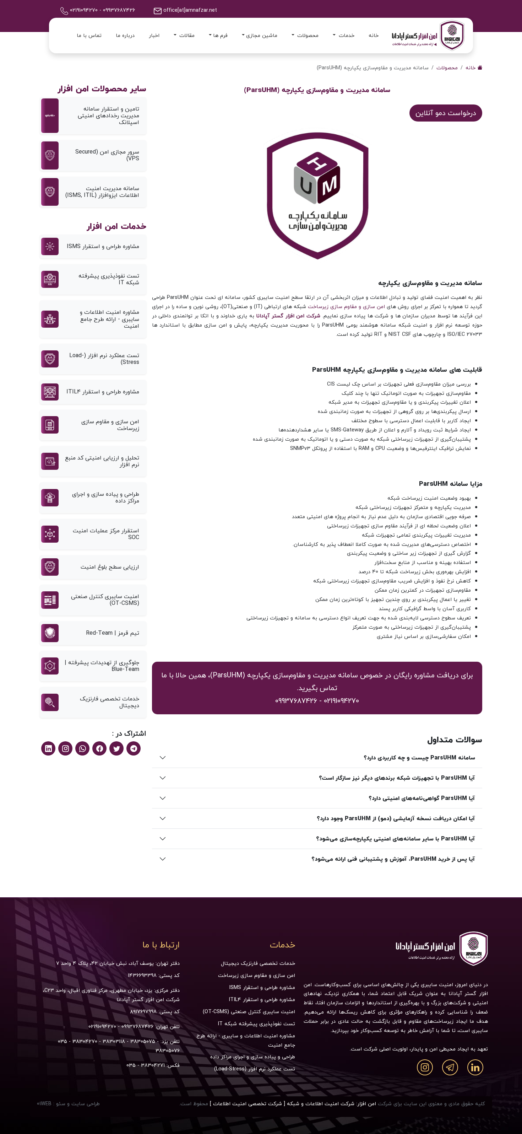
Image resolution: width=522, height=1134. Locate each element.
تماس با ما (89, 35)
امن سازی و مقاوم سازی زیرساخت (346, 306)
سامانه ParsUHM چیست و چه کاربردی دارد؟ (419, 758)
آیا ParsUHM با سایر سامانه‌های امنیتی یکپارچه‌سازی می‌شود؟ (395, 839)
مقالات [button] (186, 35)
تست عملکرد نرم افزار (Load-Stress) (254, 1068)
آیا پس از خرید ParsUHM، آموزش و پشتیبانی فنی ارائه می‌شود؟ (393, 859)
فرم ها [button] (220, 35)
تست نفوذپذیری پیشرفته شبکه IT (256, 1023)
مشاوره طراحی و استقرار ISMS (262, 987)
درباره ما (125, 35)
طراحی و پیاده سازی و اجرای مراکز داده (252, 1056)
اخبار (154, 35)
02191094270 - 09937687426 (120, 1026)
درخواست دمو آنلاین (445, 113)
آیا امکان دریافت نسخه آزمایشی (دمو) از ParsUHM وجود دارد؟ (396, 818)
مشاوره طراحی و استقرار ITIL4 (262, 999)
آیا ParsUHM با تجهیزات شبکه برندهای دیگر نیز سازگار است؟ (397, 778)
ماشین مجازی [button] (261, 35)
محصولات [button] (307, 35)
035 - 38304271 (145, 1065)
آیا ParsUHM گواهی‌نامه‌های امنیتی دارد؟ (422, 798)
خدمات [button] (345, 35)
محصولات (447, 67)
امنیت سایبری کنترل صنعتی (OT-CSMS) (249, 1011)
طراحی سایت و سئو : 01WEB (68, 1103)
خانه (374, 35)
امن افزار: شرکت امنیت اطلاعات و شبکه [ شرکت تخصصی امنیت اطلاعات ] (293, 1103)
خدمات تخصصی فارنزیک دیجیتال (258, 963)
